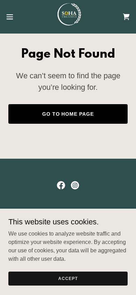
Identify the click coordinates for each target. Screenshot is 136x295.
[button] (12, 17)
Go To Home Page (68, 114)
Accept (67, 278)
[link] (68, 17)
